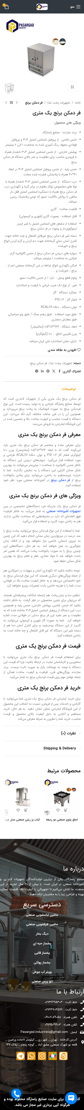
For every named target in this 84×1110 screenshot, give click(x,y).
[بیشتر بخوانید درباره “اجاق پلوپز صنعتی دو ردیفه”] (66, 810)
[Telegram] (20, 1056)
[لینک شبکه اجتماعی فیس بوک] (59, 371)
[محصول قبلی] (16, 102)
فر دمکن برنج (34, 102)
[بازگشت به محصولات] (11, 102)
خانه (78, 102)
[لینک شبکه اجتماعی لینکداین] (42, 371)
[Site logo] (42, 6)
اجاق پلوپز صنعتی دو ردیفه (62, 820)
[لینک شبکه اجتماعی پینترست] (48, 371)
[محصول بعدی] (6, 102)
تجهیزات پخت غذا (58, 102)
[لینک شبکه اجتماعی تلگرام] (37, 371)
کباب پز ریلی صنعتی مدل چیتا (22, 820)
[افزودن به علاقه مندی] (58, 810)
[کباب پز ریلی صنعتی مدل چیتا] (22, 797)
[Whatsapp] (31, 1056)
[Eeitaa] (63, 1056)
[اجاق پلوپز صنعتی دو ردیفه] (62, 797)
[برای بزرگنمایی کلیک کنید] (72, 87)
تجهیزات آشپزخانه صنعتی (63, 511)
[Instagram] (42, 1056)
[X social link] (54, 371)
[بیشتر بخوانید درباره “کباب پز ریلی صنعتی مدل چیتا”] (26, 810)
